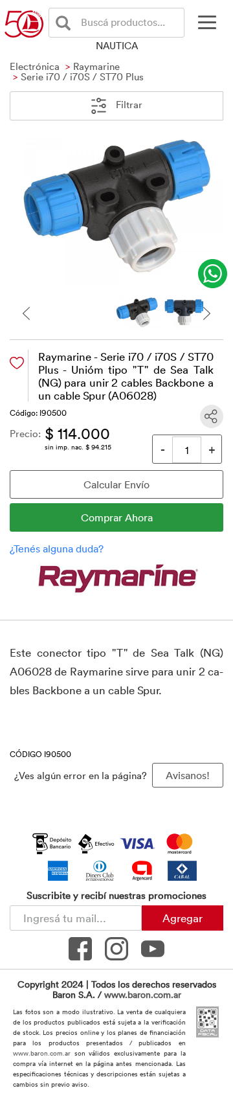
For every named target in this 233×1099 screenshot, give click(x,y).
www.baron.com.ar (142, 994)
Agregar (182, 918)
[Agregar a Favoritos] (17, 363)
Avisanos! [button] (188, 775)
